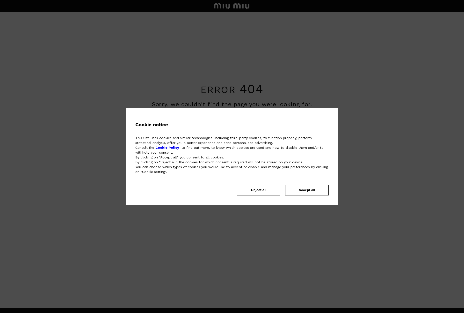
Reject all (258, 190)
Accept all (307, 190)
